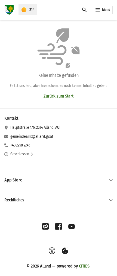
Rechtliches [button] (14, 199)
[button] (21, 154)
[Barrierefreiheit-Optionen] (52, 251)
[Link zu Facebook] (58, 226)
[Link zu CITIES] (45, 226)
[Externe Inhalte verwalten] (65, 251)
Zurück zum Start (58, 96)
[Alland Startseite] (9, 10)
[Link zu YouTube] (71, 226)
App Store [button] (13, 180)
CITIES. (85, 266)
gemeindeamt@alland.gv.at (31, 136)
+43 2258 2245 (20, 145)
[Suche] (84, 9)
